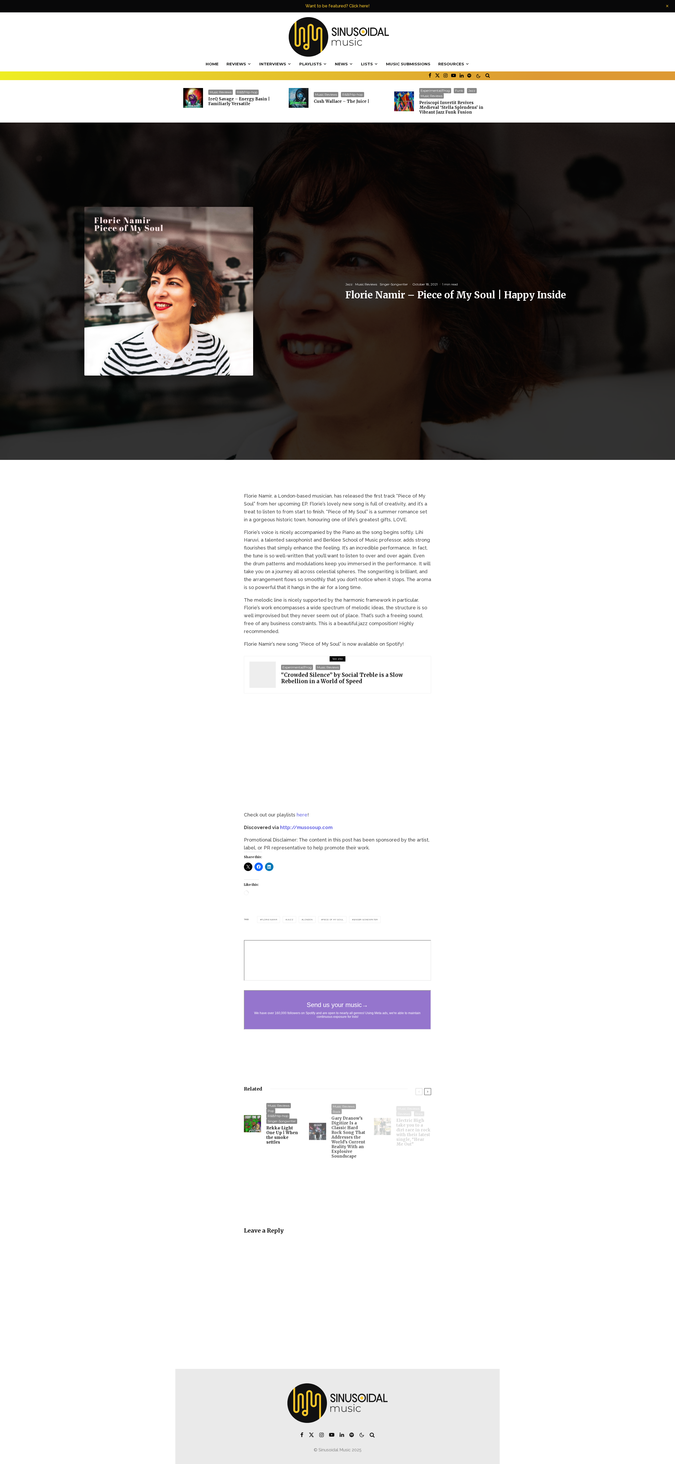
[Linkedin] (461, 75)
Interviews (272, 63)
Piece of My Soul (333, 919)
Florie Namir (269, 919)
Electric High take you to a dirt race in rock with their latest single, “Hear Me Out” (413, 1129)
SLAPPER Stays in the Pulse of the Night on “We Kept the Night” (411, 1190)
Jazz (471, 91)
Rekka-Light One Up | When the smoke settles (282, 1135)
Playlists (310, 63)
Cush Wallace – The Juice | (341, 101)
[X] (437, 75)
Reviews (236, 63)
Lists (367, 63)
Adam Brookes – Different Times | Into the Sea (281, 1198)
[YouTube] (453, 75)
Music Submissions (408, 63)
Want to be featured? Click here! (337, 5)
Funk (459, 91)
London (308, 919)
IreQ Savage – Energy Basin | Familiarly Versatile (239, 101)
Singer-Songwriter (394, 284)
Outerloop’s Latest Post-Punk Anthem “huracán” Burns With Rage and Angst (347, 1192)
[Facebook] (430, 75)
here (302, 815)
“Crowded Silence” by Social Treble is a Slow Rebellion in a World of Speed (342, 678)
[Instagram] (445, 75)
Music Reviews (221, 92)
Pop (271, 1111)
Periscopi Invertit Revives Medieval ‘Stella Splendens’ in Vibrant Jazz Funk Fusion (451, 107)
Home (212, 63)
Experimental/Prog (435, 91)
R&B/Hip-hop (247, 92)
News (341, 63)
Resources (451, 63)
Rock (336, 1111)
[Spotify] (469, 75)
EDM (401, 1168)
